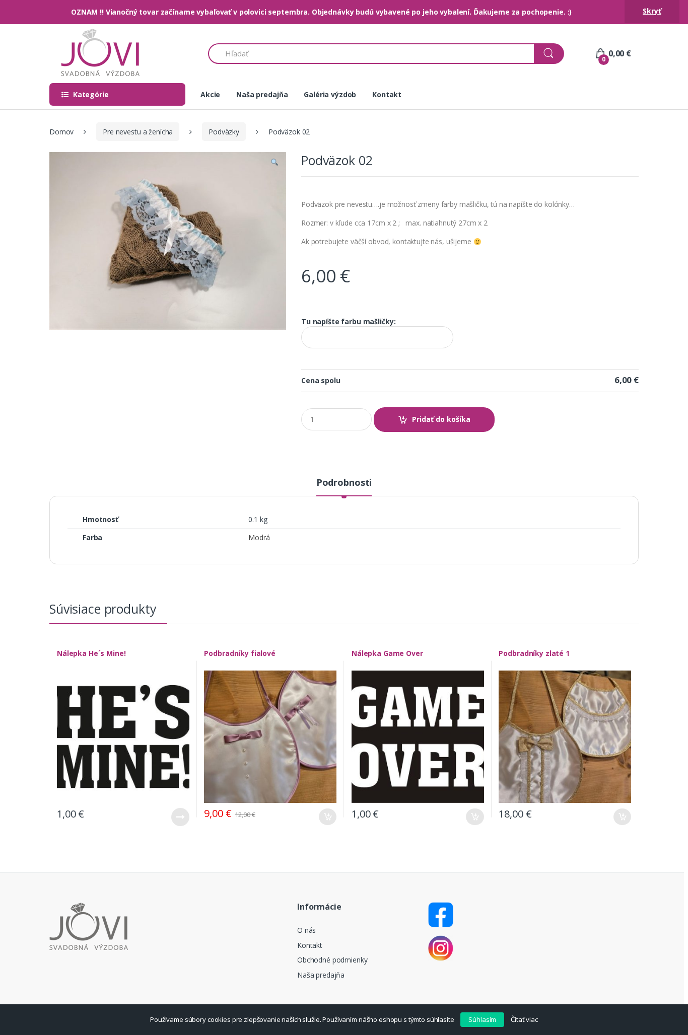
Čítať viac (524, 1019)
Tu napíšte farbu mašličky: (348, 321)
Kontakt (386, 94)
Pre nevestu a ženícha (138, 131)
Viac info (180, 817)
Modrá (258, 537)
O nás (306, 930)
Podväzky (224, 131)
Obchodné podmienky (332, 960)
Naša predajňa (262, 94)
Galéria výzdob (330, 94)
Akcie (210, 94)
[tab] (344, 487)
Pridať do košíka (441, 419)
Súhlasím (482, 1019)
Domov (61, 131)
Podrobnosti (344, 483)
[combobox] (371, 53)
